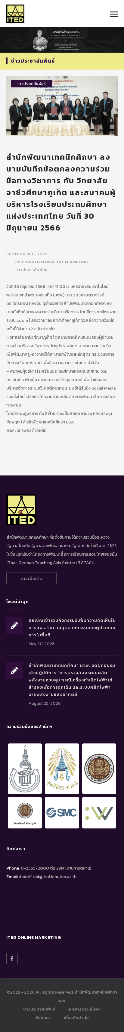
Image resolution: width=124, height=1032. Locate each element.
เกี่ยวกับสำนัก (76, 1018)
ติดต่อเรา (43, 1018)
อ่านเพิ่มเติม (31, 578)
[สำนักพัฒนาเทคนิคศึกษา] (15, 13)
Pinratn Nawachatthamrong (55, 262)
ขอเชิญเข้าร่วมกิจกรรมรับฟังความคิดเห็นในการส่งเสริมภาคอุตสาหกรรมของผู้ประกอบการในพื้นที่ (72, 627)
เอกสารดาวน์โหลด (84, 1009)
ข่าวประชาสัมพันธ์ (31, 84)
